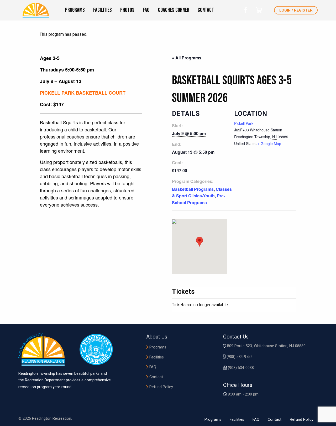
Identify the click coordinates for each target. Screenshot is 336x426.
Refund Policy (161, 387)
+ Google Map (269, 143)
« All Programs (186, 58)
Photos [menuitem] (127, 10)
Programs (157, 347)
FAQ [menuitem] (146, 10)
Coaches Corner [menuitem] (173, 10)
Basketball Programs (193, 189)
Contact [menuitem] (206, 10)
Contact (156, 377)
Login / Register (296, 10)
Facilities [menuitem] (102, 10)
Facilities (156, 357)
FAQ (152, 367)
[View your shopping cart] (258, 10)
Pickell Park (243, 123)
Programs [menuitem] (75, 10)
